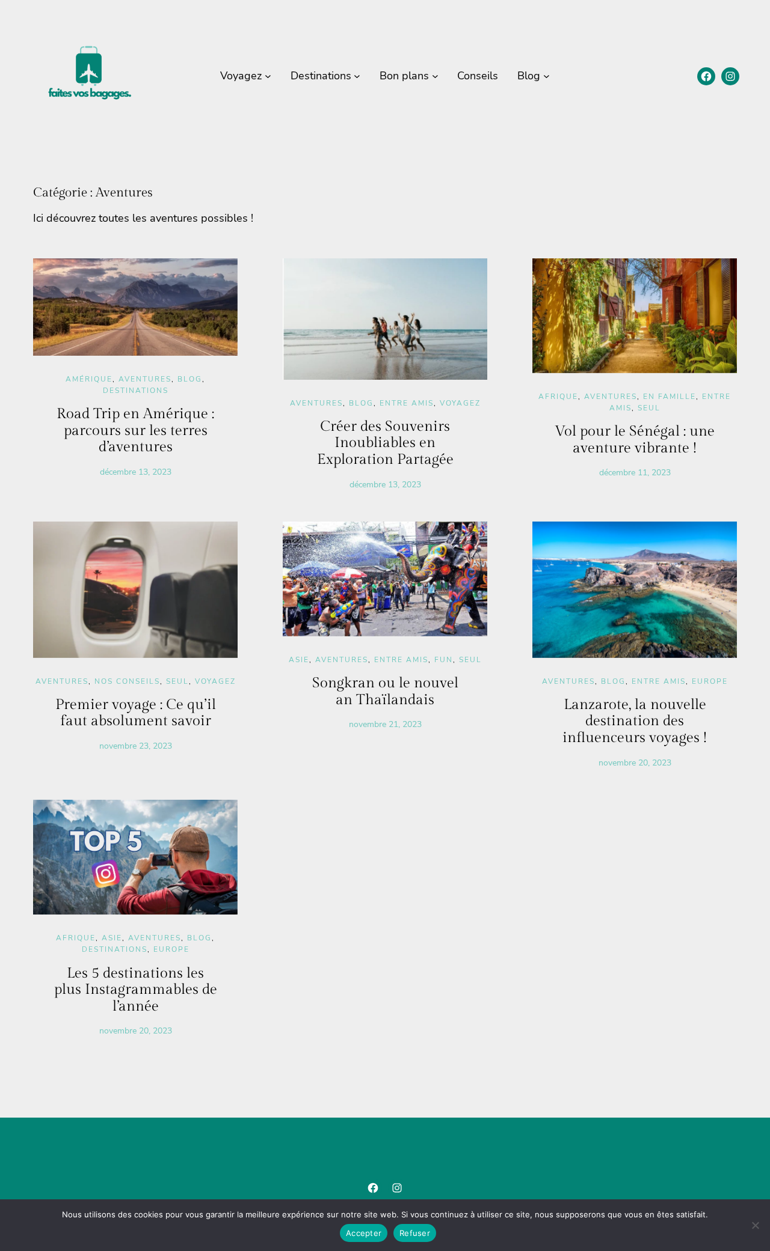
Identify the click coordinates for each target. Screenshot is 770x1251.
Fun (443, 660)
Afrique (558, 396)
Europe (710, 681)
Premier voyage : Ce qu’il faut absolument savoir (135, 713)
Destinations (135, 390)
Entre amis (407, 403)
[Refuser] (755, 1225)
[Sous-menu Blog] (546, 76)
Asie (299, 660)
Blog (189, 379)
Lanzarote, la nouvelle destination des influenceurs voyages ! (634, 721)
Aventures (145, 379)
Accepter (363, 1233)
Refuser (414, 1233)
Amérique (89, 379)
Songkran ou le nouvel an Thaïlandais (385, 691)
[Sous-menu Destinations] (357, 76)
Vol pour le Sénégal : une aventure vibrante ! (635, 440)
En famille (669, 396)
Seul (649, 408)
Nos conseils (127, 681)
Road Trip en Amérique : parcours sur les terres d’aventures (135, 430)
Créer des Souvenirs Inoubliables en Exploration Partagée (385, 443)
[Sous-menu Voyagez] (268, 76)
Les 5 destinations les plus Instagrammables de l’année (135, 990)
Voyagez (460, 403)
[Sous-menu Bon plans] (435, 76)
